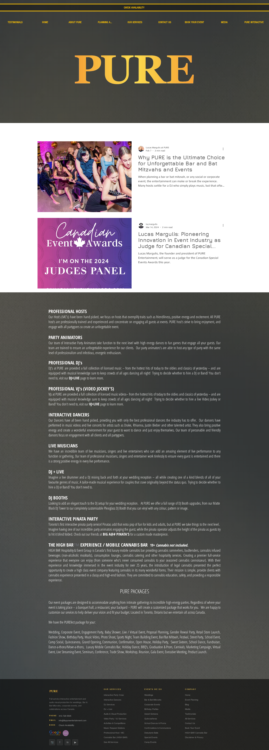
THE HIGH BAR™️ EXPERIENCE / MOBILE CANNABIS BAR (99, 545)
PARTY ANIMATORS (65, 337)
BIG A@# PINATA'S (116, 534)
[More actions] (224, 149)
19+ (169, 545)
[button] (227, 125)
